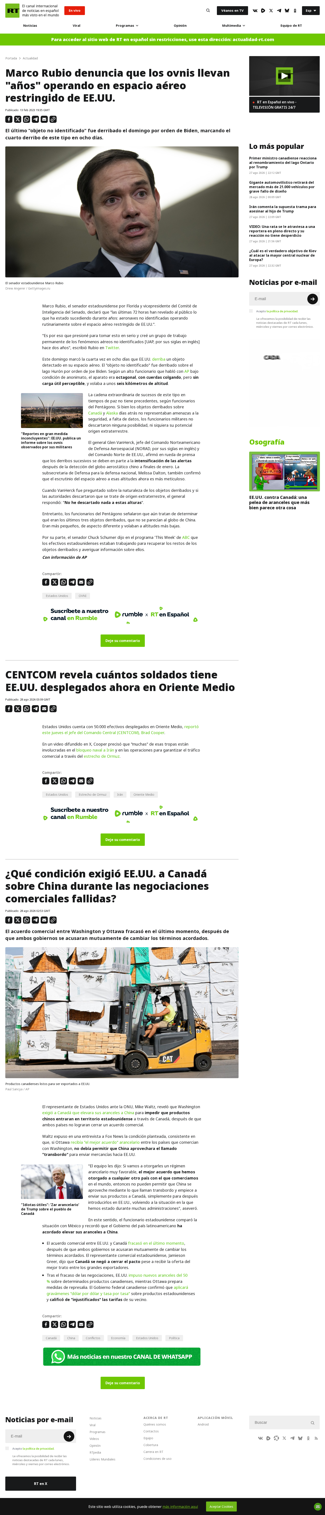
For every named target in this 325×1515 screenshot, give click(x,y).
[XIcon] (271, 10)
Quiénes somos (154, 1424)
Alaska (112, 413)
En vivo (74, 10)
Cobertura (150, 1445)
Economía (118, 1338)
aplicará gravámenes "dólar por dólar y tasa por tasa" (117, 1290)
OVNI (82, 595)
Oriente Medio (144, 794)
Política (174, 1338)
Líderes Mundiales (102, 1459)
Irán (120, 794)
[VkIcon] (255, 10)
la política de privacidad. (282, 311)
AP (186, 371)
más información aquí (180, 1506)
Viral (76, 25)
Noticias (30, 25)
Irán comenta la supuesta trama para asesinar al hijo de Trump (282, 209)
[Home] (12, 11)
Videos (94, 1438)
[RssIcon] (316, 1438)
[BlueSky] (287, 10)
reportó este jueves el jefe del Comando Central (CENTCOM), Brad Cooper (120, 730)
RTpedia (95, 1452)
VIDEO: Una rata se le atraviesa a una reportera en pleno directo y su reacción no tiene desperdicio (282, 231)
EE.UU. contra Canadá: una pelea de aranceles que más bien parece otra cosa (279, 502)
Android (203, 1424)
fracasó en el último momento (156, 1243)
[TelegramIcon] (279, 10)
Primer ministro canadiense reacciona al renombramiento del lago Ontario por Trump (283, 162)
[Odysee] (276, 1438)
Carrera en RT (153, 1451)
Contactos (151, 1431)
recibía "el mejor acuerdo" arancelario (105, 1142)
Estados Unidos (57, 595)
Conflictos (93, 1338)
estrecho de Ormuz (102, 756)
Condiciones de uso (157, 1458)
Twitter (112, 348)
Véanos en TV (232, 10)
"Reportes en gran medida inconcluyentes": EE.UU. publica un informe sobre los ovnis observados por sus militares (51, 440)
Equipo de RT (291, 25)
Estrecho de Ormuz (93, 794)
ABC (186, 537)
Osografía (267, 442)
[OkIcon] (294, 10)
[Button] (208, 10)
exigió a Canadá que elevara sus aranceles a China (88, 1113)
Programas (125, 25)
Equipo (148, 1438)
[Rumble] (263, 10)
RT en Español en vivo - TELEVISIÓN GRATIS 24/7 (274, 104)
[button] (284, 76)
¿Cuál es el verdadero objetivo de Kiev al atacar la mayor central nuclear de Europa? (282, 255)
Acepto (277, 311)
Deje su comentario (122, 640)
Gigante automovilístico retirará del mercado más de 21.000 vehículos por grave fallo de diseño (282, 187)
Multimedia (231, 25)
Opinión (180, 25)
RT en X (40, 1483)
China (71, 1338)
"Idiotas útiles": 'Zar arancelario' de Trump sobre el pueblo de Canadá (50, 1209)
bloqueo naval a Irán (95, 750)
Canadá (95, 413)
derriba (158, 359)
